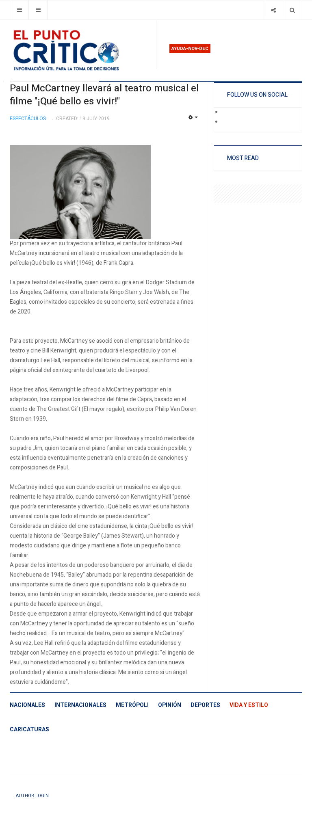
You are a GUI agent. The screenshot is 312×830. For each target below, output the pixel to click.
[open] (19, 9)
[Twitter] (227, 122)
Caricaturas (29, 729)
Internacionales (80, 705)
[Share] (273, 9)
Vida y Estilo (249, 705)
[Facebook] (227, 112)
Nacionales (27, 705)
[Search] (292, 9)
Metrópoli (132, 705)
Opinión (169, 705)
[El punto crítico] (80, 50)
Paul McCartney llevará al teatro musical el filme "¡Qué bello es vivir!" (104, 94)
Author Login (32, 795)
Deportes (205, 705)
